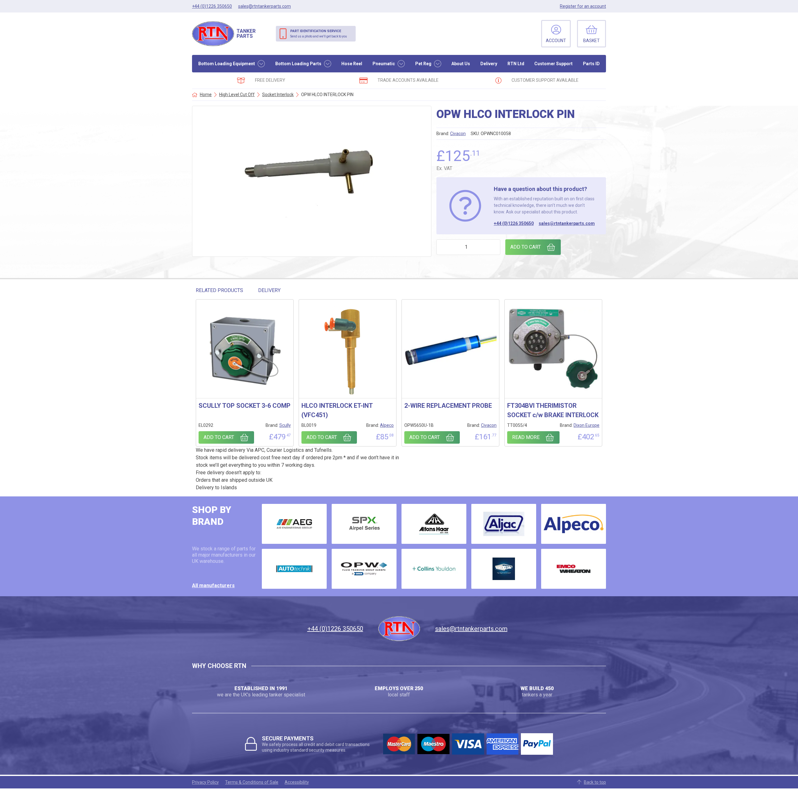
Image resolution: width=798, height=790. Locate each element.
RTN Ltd (515, 63)
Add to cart (525, 247)
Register (583, 6)
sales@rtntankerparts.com (567, 223)
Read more (526, 437)
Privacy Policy (205, 782)
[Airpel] (364, 524)
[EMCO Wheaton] (573, 569)
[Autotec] (294, 569)
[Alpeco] (573, 524)
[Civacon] (364, 569)
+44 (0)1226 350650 (514, 223)
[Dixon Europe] (503, 569)
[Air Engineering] (294, 524)
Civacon (458, 133)
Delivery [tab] (269, 290)
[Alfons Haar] (433, 524)
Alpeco (387, 425)
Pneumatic (384, 63)
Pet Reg (423, 63)
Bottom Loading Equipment (226, 63)
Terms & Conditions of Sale (251, 782)
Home (206, 94)
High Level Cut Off (237, 94)
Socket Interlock (278, 94)
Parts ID (591, 63)
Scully (285, 425)
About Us (460, 63)
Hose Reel (351, 63)
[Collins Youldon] (433, 569)
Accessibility (297, 782)
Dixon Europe (586, 425)
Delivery (488, 63)
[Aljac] (503, 524)
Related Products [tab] (219, 290)
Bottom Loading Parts (298, 63)
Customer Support (553, 63)
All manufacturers (213, 585)
